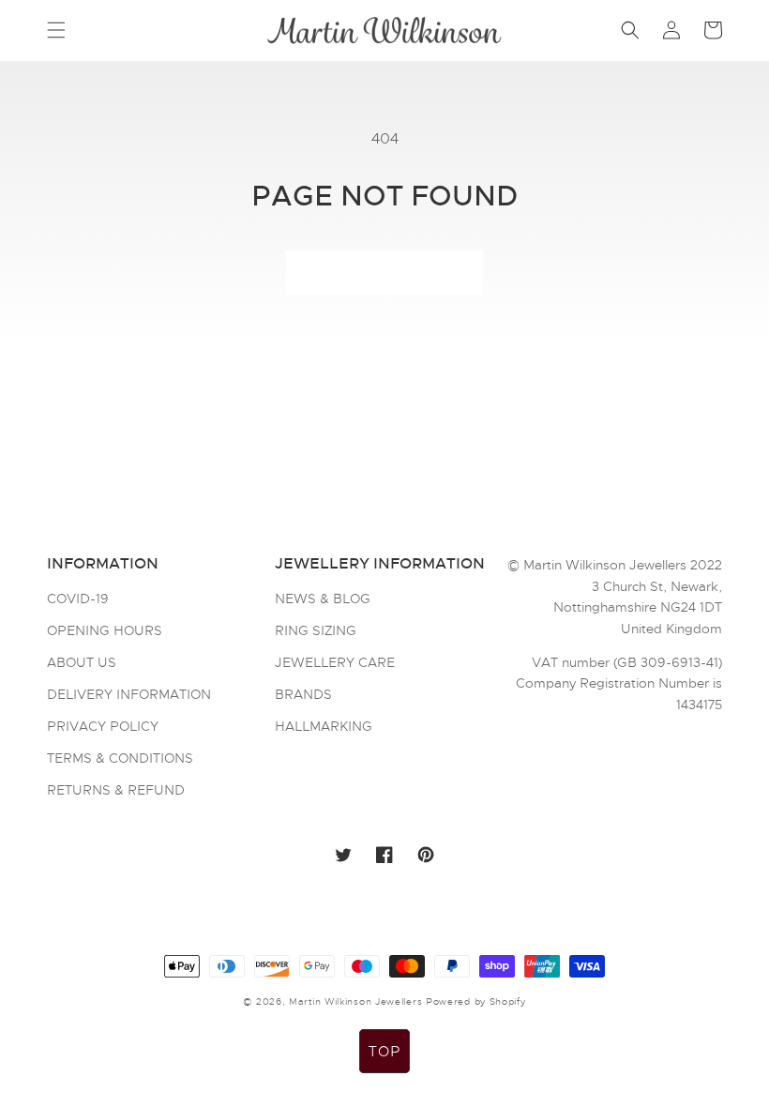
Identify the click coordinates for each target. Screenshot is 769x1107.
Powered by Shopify (476, 1001)
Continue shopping (384, 273)
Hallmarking (323, 726)
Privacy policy (102, 726)
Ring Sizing (315, 630)
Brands (303, 694)
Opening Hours (104, 630)
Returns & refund (116, 789)
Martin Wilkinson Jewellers (355, 1001)
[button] (56, 30)
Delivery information (129, 694)
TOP (384, 1051)
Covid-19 (78, 599)
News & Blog (322, 599)
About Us (81, 662)
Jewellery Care (335, 662)
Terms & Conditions (120, 758)
